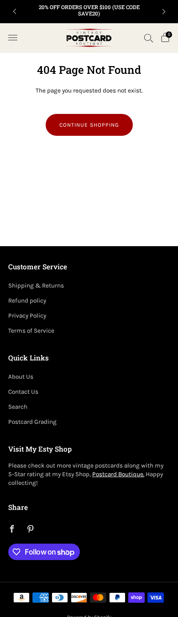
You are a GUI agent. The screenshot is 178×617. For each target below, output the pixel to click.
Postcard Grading (32, 421)
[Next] (163, 11)
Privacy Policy (27, 315)
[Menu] (12, 37)
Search (17, 406)
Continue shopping (89, 125)
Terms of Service (31, 330)
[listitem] (89, 11)
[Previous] (14, 11)
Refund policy (27, 300)
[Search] (148, 37)
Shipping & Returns (36, 285)
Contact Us (23, 391)
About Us (20, 376)
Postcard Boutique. (118, 474)
